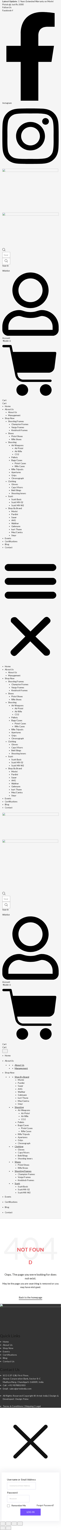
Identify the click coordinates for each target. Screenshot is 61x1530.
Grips (14, 475)
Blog (7, 544)
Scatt (10, 496)
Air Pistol (19, 448)
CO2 (17, 454)
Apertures (16, 472)
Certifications (11, 541)
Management (14, 415)
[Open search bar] (3, 250)
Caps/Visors (17, 487)
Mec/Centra (17, 532)
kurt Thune (16, 529)
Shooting (12, 442)
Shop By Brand (15, 508)
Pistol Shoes (17, 436)
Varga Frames (17, 427)
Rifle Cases (20, 466)
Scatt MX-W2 (17, 505)
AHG (13, 520)
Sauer (14, 517)
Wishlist (6, 271)
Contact (8, 547)
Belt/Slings (16, 490)
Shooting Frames (16, 421)
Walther (15, 523)
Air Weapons (17, 445)
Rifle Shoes (16, 439)
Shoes (11, 433)
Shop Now (9, 1072)
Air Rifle (18, 451)
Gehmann (15, 526)
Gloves (14, 484)
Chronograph (17, 478)
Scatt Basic (16, 499)
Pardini (14, 514)
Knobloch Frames (19, 430)
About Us (12, 412)
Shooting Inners (18, 493)
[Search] (6, 261)
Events (8, 538)
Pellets (14, 457)
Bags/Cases (16, 460)
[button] (30, 608)
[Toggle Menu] (5, 1051)
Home (7, 406)
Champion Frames (19, 424)
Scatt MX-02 (17, 502)
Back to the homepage (30, 1297)
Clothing (12, 481)
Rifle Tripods (17, 469)
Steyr (13, 535)
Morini (14, 511)
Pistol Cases (20, 463)
